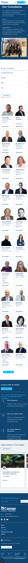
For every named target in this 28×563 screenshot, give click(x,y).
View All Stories (6, 449)
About (2, 525)
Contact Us (20, 2)
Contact (3, 534)
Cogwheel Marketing (19, 558)
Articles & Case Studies (7, 532)
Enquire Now (6, 388)
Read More (5, 480)
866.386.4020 (8, 514)
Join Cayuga (6, 547)
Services (3, 527)
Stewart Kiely (7, 476)
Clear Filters (6, 95)
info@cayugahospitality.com (12, 516)
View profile (5, 126)
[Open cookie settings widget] (2, 560)
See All (8, 372)
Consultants (4, 529)
